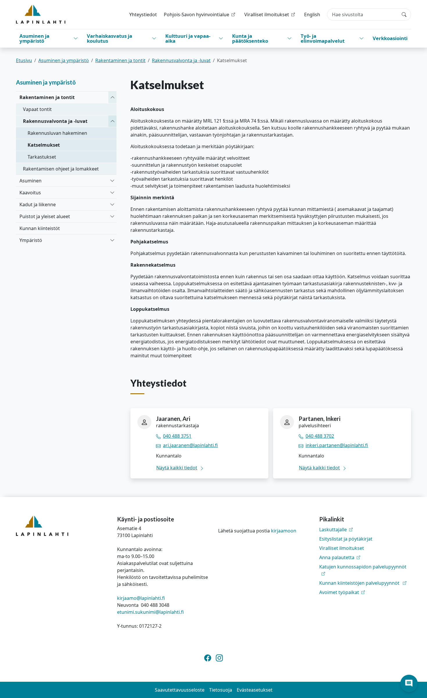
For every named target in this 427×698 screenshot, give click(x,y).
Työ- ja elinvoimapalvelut (323, 38)
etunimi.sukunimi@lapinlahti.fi (150, 612)
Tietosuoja (220, 690)
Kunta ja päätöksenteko (250, 38)
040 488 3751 (177, 436)
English (312, 14)
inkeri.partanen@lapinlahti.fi (337, 445)
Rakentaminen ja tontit (120, 60)
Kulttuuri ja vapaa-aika (187, 38)
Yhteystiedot (143, 14)
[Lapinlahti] (40, 14)
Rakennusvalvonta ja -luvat (181, 60)
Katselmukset (44, 145)
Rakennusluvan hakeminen (57, 133)
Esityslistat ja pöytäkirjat (345, 539)
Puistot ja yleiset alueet (44, 216)
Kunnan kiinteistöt (39, 228)
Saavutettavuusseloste (179, 690)
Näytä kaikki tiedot (176, 467)
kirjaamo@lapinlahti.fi (141, 598)
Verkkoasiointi (390, 38)
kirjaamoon (283, 530)
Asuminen (30, 180)
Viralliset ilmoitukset (341, 548)
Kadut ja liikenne (37, 204)
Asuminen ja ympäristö (34, 38)
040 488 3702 (320, 436)
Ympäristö (30, 240)
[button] (409, 683)
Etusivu (24, 60)
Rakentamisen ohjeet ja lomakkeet (61, 169)
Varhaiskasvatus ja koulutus (109, 38)
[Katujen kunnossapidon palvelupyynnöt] (365, 573)
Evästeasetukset (254, 690)
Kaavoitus (30, 192)
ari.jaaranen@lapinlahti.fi (190, 445)
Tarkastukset (42, 157)
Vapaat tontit (37, 109)
